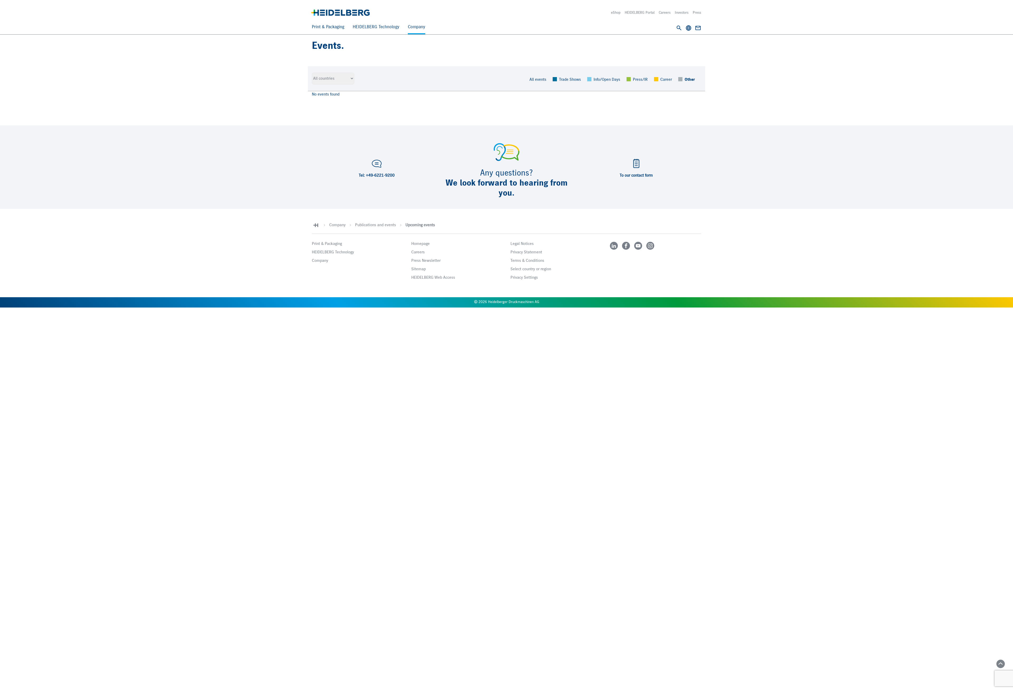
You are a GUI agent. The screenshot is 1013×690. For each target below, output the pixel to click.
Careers (665, 13)
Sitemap (418, 269)
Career (666, 80)
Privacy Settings (524, 278)
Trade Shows (570, 80)
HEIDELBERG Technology (376, 27)
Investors (682, 13)
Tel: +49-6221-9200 (377, 175)
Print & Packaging (328, 27)
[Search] (679, 28)
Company (416, 27)
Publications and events (375, 225)
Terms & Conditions (527, 261)
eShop (615, 13)
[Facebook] (626, 246)
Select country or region (530, 269)
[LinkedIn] (614, 246)
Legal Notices (522, 244)
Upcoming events (420, 225)
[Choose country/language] (688, 28)
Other (690, 80)
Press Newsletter (426, 261)
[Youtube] (638, 246)
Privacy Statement (526, 252)
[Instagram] (650, 246)
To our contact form (636, 175)
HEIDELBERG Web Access (433, 278)
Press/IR (640, 80)
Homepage (420, 244)
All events (537, 80)
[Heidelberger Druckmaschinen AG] (340, 13)
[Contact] (698, 28)
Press (697, 13)
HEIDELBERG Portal (639, 13)
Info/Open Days (607, 80)
